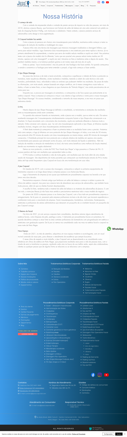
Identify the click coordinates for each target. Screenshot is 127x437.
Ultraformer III (88, 308)
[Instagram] (98, 2)
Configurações (108, 434)
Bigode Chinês (90, 274)
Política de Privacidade (78, 434)
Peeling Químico (89, 360)
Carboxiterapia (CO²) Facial (93, 324)
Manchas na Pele (91, 271)
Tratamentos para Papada (95, 290)
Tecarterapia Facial (90, 322)
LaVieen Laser (88, 306)
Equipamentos (26, 285)
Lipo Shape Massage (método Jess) (60, 359)
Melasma (88, 269)
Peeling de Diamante (90, 357)
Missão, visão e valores (29, 282)
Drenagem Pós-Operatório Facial (95, 332)
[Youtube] (107, 2)
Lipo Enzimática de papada (93, 330)
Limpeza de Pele (89, 314)
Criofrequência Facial (91, 316)
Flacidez (57, 271)
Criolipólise (50, 311)
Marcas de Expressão (93, 285)
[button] (36, 2)
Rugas (87, 282)
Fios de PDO (87, 311)
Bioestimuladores (89, 362)
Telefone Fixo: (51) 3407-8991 (30, 385)
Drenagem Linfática (53, 354)
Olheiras (88, 279)
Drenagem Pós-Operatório (56, 356)
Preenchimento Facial (91, 340)
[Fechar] (125, 434)
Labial (87, 343)
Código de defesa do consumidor (95, 385)
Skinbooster (87, 335)
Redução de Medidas (62, 269)
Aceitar (119, 434)
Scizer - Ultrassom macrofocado (58, 306)
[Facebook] (103, 2)
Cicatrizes (89, 277)
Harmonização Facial (93, 293)
